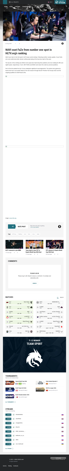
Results (62, 297)
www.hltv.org (12, 218)
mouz (33, 234)
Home (5, 6)
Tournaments (26, 6)
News (11, 6)
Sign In (34, 283)
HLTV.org (14, 234)
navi (25, 234)
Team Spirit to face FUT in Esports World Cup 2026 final (33, 251)
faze (29, 234)
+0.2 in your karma (34, 227)
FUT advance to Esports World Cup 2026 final (54, 251)
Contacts (15, 466)
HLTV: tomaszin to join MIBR (13, 250)
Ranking (20, 234)
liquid (38, 234)
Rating (10, 466)
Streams (17, 6)
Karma (4, 466)
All (58, 297)
